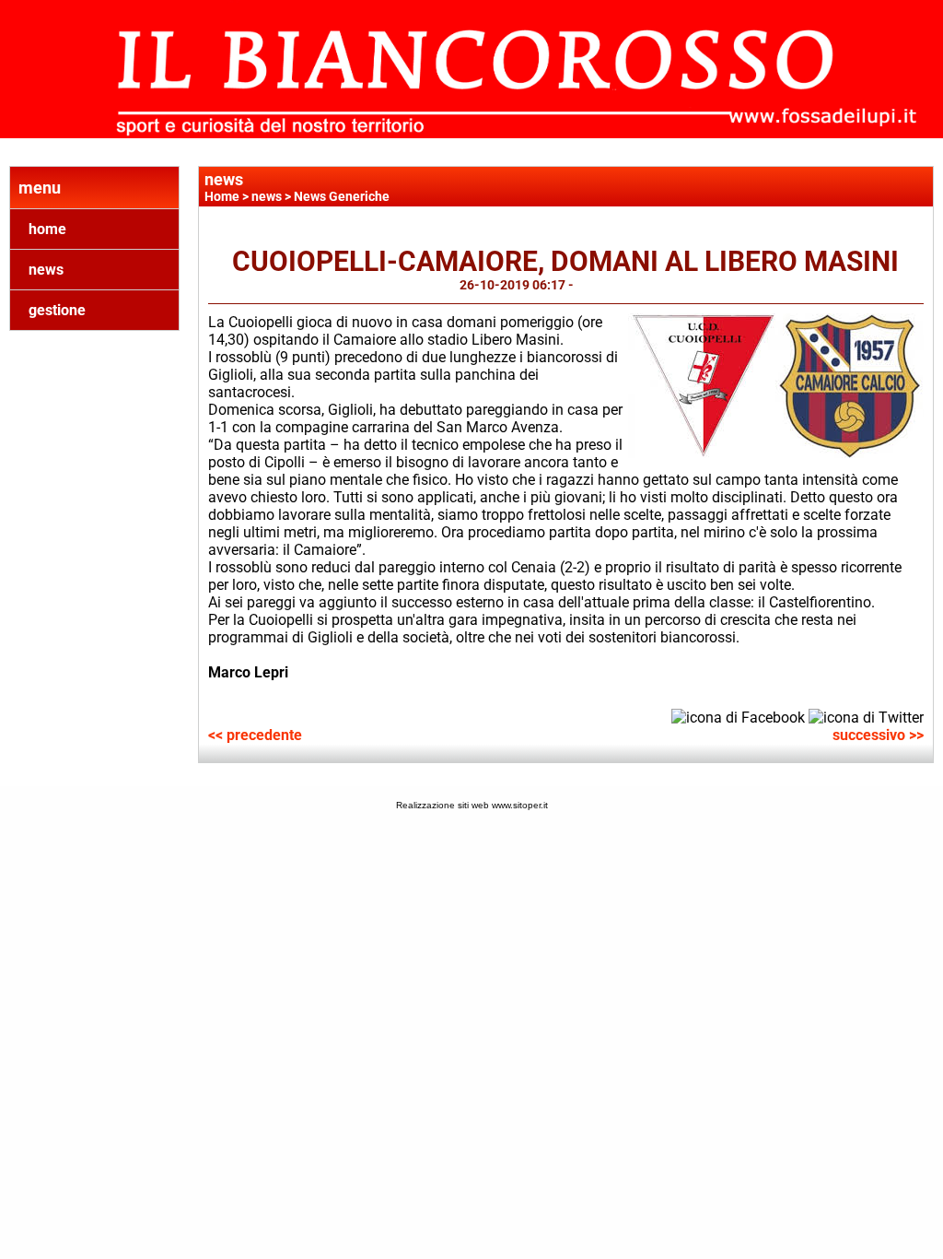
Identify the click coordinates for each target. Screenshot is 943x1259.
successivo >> (878, 735)
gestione (57, 310)
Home (221, 196)
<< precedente (255, 735)
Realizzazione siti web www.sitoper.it (472, 805)
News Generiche (342, 196)
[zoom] (776, 453)
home (47, 229)
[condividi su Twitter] (866, 716)
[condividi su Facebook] (738, 716)
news (46, 269)
